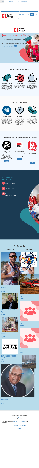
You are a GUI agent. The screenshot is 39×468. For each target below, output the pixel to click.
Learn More (7, 161)
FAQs (18, 1)
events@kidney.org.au (19, 417)
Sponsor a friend (21, 14)
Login (19, 11)
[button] (6, 81)
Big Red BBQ (20, 25)
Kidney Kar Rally (12, 10)
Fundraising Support (24, 1)
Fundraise (27, 14)
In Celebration (12, 8)
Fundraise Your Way (13, 3)
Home (3, 1)
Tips (31, 18)
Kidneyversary (12, 6)
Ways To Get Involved (20, 17)
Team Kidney (12, 4)
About (6, 1)
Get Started (11, 46)
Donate (32, 14)
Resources (24, 4)
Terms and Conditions (21, 421)
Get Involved (11, 1)
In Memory (11, 7)
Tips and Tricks (24, 3)
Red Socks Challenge (13, 9)
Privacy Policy (15, 421)
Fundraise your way (21, 18)
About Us (13, 17)
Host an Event (12, 5)
